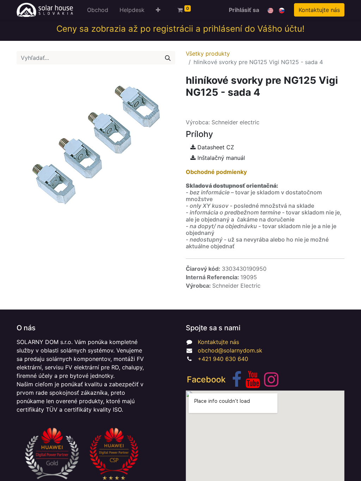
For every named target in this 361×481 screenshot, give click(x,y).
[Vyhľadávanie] (167, 57)
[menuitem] (97, 10)
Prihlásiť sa (244, 9)
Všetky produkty (208, 53)
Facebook (206, 379)
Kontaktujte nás (319, 9)
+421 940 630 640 (223, 358)
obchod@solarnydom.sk (230, 350)
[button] (158, 10)
